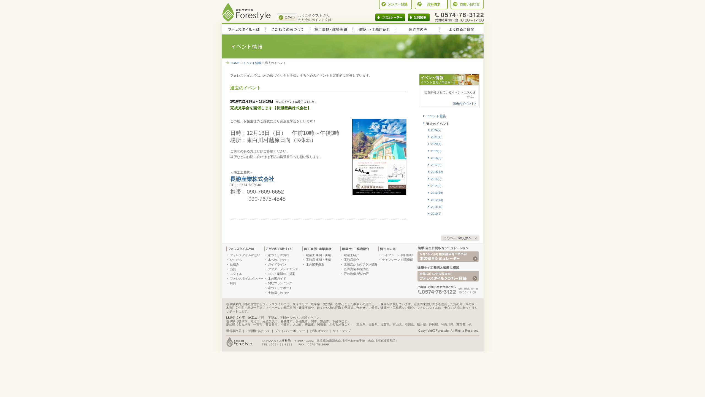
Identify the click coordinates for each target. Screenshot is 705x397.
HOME (235, 63)
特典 (233, 283)
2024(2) (436, 130)
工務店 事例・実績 (318, 259)
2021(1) (436, 137)
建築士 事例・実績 (318, 255)
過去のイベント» (464, 103)
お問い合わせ (319, 330)
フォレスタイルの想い (245, 255)
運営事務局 (233, 330)
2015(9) (436, 179)
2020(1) (436, 144)
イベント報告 (436, 116)
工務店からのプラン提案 (360, 264)
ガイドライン (277, 264)
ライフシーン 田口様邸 (397, 255)
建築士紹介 (351, 255)
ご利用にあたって (258, 330)
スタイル (236, 273)
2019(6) (436, 151)
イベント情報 (252, 63)
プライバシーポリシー (290, 330)
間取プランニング (280, 283)
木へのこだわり (278, 259)
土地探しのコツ (278, 292)
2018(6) (436, 158)
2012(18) (437, 200)
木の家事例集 (315, 264)
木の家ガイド (277, 278)
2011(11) (437, 206)
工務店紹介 (351, 259)
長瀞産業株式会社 (252, 179)
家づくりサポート (280, 287)
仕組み (234, 264)
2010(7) (436, 213)
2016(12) (437, 171)
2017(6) (436, 165)
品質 (233, 269)
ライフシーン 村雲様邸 (397, 259)
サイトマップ (342, 330)
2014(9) (436, 185)
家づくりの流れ (278, 255)
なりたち (236, 259)
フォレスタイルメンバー (246, 278)
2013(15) (437, 192)
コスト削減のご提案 (281, 273)
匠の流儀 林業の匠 (356, 269)
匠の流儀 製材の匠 (356, 273)
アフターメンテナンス (283, 269)
